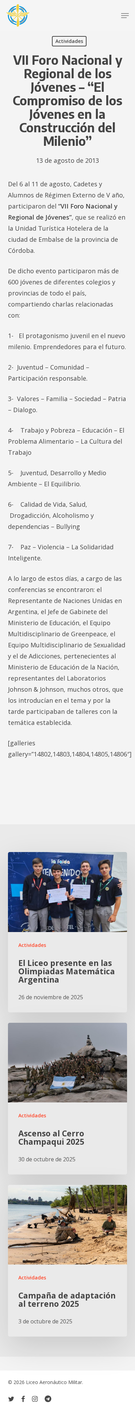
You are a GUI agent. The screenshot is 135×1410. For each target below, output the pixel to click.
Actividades (69, 41)
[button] (125, 15)
